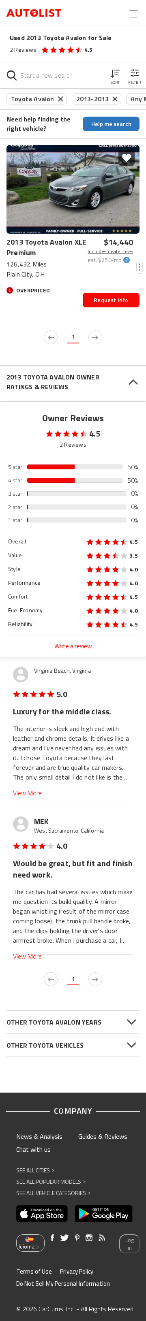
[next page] (95, 337)
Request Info (111, 300)
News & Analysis (39, 1136)
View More (27, 793)
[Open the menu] (133, 14)
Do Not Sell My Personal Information (63, 1283)
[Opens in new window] (42, 1213)
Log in (129, 1244)
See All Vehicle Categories (53, 1193)
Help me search (111, 123)
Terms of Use (34, 1271)
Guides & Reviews (102, 1136)
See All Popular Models (51, 1181)
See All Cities (35, 1170)
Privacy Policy (76, 1271)
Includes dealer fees (110, 251)
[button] (115, 75)
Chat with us (33, 1149)
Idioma (26, 1246)
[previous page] (51, 337)
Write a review (73, 646)
